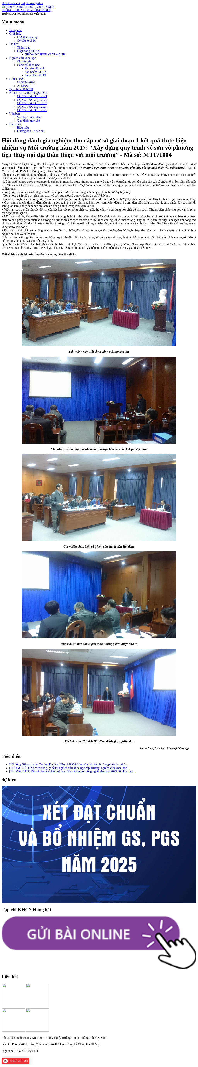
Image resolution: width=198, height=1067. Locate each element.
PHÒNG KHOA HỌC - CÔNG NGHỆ (26, 10)
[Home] (28, 6)
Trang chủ (15, 30)
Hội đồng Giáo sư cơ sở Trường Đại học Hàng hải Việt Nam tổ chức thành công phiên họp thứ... (68, 764)
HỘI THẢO (17, 78)
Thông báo (23, 47)
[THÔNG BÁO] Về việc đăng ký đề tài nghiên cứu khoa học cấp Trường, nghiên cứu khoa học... (69, 768)
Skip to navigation (32, 3)
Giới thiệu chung (27, 37)
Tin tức (13, 44)
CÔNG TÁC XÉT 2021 (32, 96)
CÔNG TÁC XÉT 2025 (32, 110)
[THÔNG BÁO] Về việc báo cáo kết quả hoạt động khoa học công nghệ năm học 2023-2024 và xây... (72, 771)
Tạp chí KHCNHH (21, 89)
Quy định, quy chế (28, 120)
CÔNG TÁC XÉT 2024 (32, 106)
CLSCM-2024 (26, 82)
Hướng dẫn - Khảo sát (30, 131)
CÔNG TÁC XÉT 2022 (32, 99)
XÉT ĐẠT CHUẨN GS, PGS (28, 92)
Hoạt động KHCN (28, 51)
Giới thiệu (15, 33)
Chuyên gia (24, 61)
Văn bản (14, 113)
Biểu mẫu (15, 124)
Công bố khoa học (28, 64)
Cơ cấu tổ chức (26, 40)
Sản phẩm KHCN (36, 71)
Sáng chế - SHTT (35, 75)
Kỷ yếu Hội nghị (35, 68)
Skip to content (11, 3)
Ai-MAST (23, 85)
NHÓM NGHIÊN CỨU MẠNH (45, 54)
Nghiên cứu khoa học (22, 58)
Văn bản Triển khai (29, 117)
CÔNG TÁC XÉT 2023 (32, 103)
